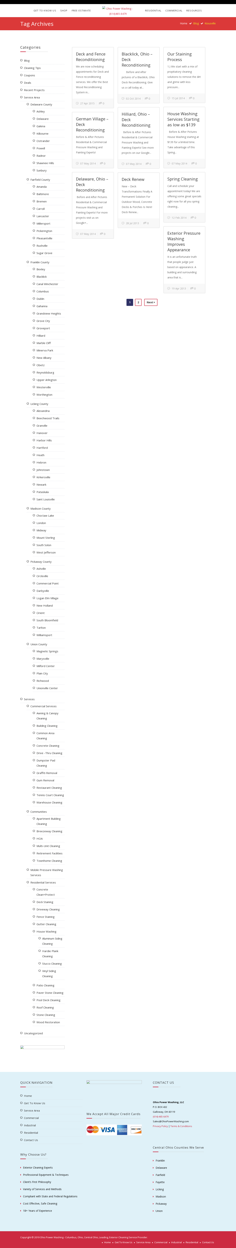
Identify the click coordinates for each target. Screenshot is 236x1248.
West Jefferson (46, 552)
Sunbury (42, 170)
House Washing (46, 931)
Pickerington (44, 231)
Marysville (43, 658)
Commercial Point (48, 583)
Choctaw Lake (45, 515)
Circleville (42, 576)
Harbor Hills (44, 440)
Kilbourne (42, 133)
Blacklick (42, 276)
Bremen (42, 201)
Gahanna (42, 306)
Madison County (40, 508)
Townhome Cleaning (49, 860)
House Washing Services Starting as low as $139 (183, 119)
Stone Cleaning (46, 1015)
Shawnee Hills (45, 163)
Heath (40, 455)
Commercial (173, 10)
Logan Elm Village (47, 598)
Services (29, 699)
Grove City (43, 321)
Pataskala (43, 492)
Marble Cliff (44, 343)
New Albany (44, 358)
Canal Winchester (47, 284)
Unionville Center (47, 688)
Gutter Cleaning (46, 924)
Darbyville (43, 591)
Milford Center (46, 666)
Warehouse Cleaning (49, 802)
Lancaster (43, 216)
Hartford (42, 447)
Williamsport (44, 635)
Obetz (41, 365)
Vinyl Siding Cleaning (49, 973)
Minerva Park (45, 350)
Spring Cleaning (182, 179)
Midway (41, 530)
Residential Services (43, 882)
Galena (41, 126)
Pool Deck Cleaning (48, 1000)
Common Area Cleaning (45, 735)
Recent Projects (34, 90)
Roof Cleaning (45, 1007)
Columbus (43, 291)
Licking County (39, 404)
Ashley (41, 111)
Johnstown (43, 470)
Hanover (42, 433)
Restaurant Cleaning (49, 787)
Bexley (41, 269)
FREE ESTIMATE (81, 10)
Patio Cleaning (45, 985)
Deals (27, 82)
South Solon (44, 545)
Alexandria (43, 411)
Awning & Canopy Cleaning (47, 715)
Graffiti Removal (47, 773)
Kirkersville (43, 477)
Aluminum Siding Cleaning (52, 941)
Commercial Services (43, 706)
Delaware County (41, 104)
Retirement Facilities (50, 853)
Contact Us (31, 1140)
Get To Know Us (45, 10)
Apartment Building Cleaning (49, 821)
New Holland (45, 605)
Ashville (41, 568)
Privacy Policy (160, 1126)
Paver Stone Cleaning (50, 992)
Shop (64, 10)
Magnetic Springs (47, 651)
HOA (40, 838)
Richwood (43, 681)
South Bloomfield (47, 620)
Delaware (43, 119)
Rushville (42, 245)
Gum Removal (45, 780)
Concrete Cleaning (48, 745)
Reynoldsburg (45, 372)
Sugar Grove (44, 253)
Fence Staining (46, 917)
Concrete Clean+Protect (46, 892)
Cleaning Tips (32, 68)
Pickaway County (41, 561)
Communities (38, 811)
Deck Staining (45, 902)
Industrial (30, 1125)
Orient (41, 613)
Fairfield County (40, 179)
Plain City (42, 673)
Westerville (44, 387)
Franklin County (39, 262)
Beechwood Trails (48, 418)
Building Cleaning (47, 726)
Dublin (40, 299)
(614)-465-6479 (161, 1116)
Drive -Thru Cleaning (49, 753)
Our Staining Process (179, 56)
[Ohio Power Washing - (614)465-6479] (118, 11)
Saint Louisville (46, 499)
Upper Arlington (47, 380)
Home (183, 23)
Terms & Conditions (181, 1126)
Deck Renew (133, 179)
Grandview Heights (49, 313)
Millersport (43, 223)
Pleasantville (44, 238)
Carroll (41, 209)
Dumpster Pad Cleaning (46, 762)
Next (150, 302)
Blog (27, 60)
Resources (194, 10)
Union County (38, 644)
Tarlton (41, 627)
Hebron (41, 462)
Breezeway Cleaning (49, 831)
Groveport (43, 328)
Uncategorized (33, 1033)
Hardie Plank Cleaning (50, 953)
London (41, 523)
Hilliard (41, 335)
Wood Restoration (48, 1022)
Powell (41, 148)
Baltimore (43, 194)
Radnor (41, 155)
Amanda (42, 186)
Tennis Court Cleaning (50, 795)
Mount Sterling (46, 537)
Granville (42, 425)
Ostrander (43, 141)
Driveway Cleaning (48, 909)
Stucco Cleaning (52, 963)
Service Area (32, 97)
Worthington (44, 394)
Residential (153, 10)
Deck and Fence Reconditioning (90, 56)
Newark (41, 484)
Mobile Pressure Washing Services (46, 872)
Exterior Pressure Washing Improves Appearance (183, 241)
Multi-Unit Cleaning (48, 846)
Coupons (29, 75)
